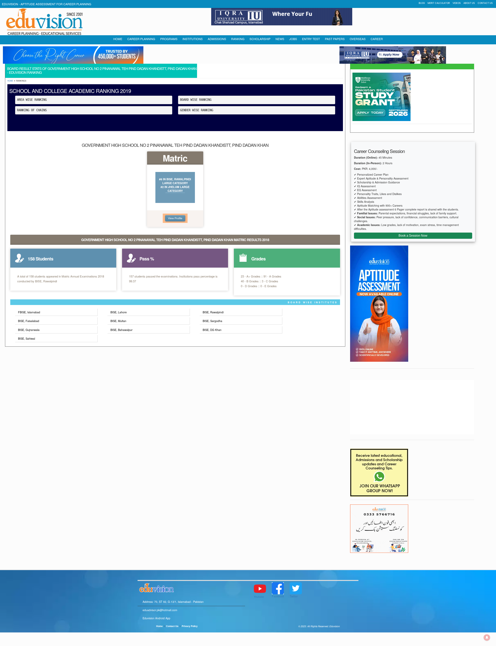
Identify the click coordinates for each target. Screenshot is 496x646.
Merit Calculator (439, 3)
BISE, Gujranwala (29, 330)
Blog (422, 3)
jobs (293, 39)
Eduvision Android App (156, 618)
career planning (141, 39)
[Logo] (191, 587)
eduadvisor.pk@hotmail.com (160, 610)
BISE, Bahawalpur (121, 330)
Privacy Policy (190, 626)
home (117, 39)
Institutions (193, 39)
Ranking (238, 39)
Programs (168, 39)
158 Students (40, 258)
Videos (457, 3)
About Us (469, 3)
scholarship (260, 39)
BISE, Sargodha (212, 321)
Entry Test (311, 39)
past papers (335, 39)
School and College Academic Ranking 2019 (70, 90)
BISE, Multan (118, 321)
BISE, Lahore (118, 312)
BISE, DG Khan (212, 330)
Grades (258, 258)
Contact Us (485, 3)
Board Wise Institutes (313, 302)
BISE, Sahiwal (26, 338)
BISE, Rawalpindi (213, 312)
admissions (217, 39)
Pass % (147, 258)
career (377, 39)
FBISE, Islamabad (29, 312)
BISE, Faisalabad (28, 321)
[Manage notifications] (487, 637)
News (280, 39)
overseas (358, 39)
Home (10, 80)
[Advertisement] (412, 407)
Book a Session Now (413, 235)
